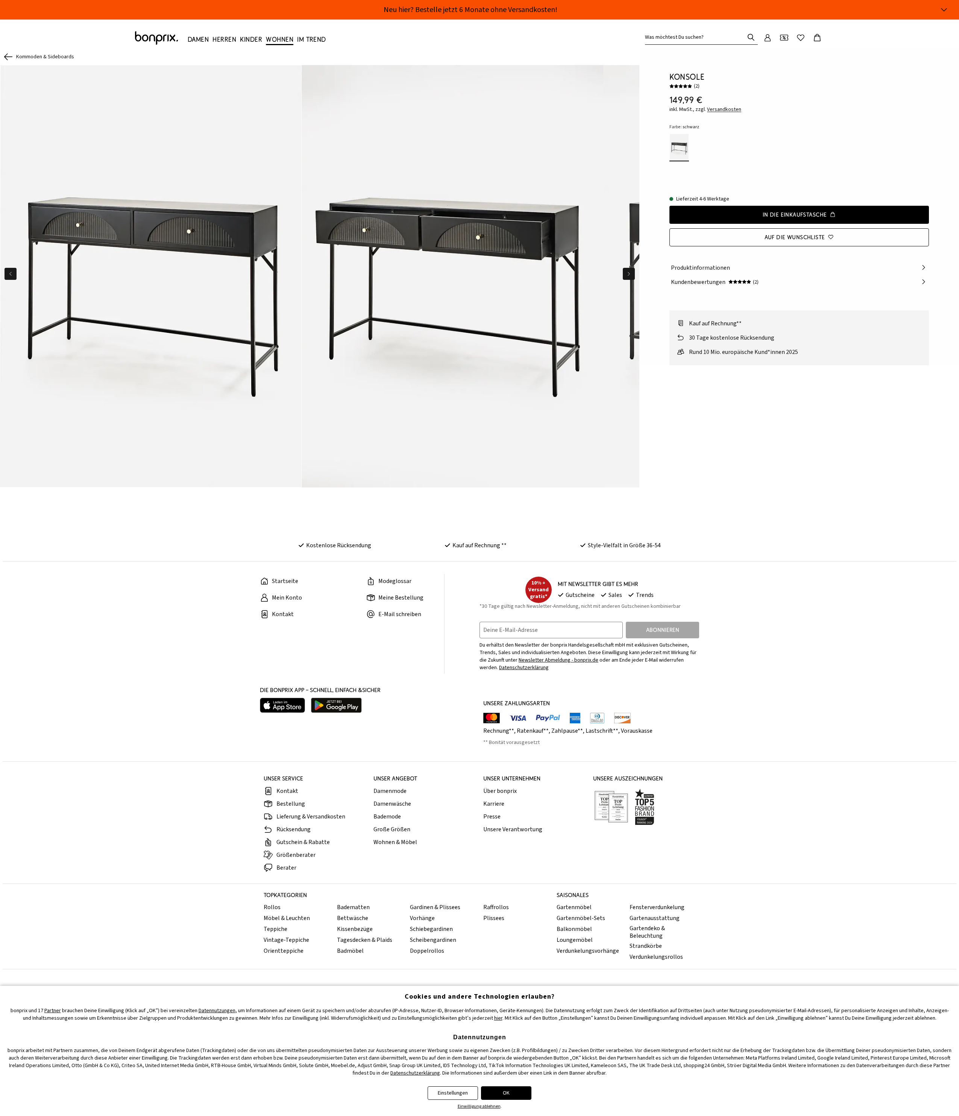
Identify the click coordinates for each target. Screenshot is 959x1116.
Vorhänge (422, 918)
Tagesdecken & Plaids (364, 940)
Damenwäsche (392, 804)
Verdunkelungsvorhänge (588, 951)
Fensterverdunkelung (657, 907)
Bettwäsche (352, 918)
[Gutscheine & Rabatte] (784, 37)
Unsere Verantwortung (512, 829)
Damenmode (390, 791)
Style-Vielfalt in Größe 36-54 (624, 545)
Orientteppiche (283, 951)
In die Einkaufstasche (795, 214)
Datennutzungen (217, 1010)
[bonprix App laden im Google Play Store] (336, 705)
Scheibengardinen (433, 940)
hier (498, 1018)
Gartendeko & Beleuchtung (647, 932)
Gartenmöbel (574, 907)
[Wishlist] (800, 37)
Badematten (353, 907)
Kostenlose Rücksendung (338, 545)
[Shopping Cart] (817, 37)
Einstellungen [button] (453, 1093)
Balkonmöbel (574, 929)
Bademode (387, 816)
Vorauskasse (636, 731)
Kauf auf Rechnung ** (479, 545)
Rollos (272, 907)
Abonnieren (662, 629)
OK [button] (506, 1093)
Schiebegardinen (431, 929)
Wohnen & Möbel (395, 842)
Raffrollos (496, 907)
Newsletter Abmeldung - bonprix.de (558, 660)
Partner (52, 1010)
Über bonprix (500, 791)
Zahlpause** (567, 731)
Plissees (493, 918)
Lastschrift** (602, 731)
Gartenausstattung (655, 918)
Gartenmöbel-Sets (581, 918)
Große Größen (391, 829)
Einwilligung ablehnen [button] (479, 1106)
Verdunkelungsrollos (656, 957)
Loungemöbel (575, 940)
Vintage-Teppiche (286, 940)
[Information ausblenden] (944, 10)
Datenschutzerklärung (524, 667)
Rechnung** (498, 731)
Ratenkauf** (533, 731)
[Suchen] (751, 37)
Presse (492, 816)
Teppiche (275, 929)
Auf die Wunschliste (795, 236)
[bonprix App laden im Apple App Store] (282, 705)
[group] (151, 276)
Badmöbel (350, 951)
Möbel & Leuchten (287, 918)
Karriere (493, 804)
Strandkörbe (646, 946)
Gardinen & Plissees (435, 907)
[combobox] (696, 37)
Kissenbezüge (355, 929)
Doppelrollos (427, 951)
